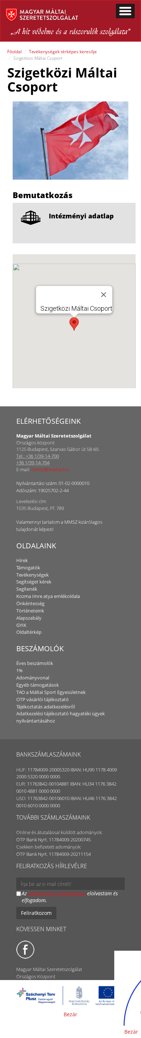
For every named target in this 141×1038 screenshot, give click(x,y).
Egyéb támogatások (37, 685)
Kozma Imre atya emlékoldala (48, 596)
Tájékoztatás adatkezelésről (45, 706)
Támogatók (28, 567)
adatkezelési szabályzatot (57, 893)
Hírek (22, 560)
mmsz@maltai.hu (50, 469)
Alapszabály (29, 618)
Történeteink (30, 610)
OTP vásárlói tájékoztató (42, 699)
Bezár (70, 1014)
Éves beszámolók (34, 663)
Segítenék (26, 589)
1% (19, 670)
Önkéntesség (30, 603)
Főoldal (14, 52)
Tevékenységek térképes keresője (63, 52)
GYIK (21, 625)
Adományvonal (32, 677)
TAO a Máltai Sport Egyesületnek (51, 692)
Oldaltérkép (29, 632)
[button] (74, 324)
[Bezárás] (103, 294)
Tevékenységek (32, 575)
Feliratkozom (36, 912)
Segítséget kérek (33, 581)
